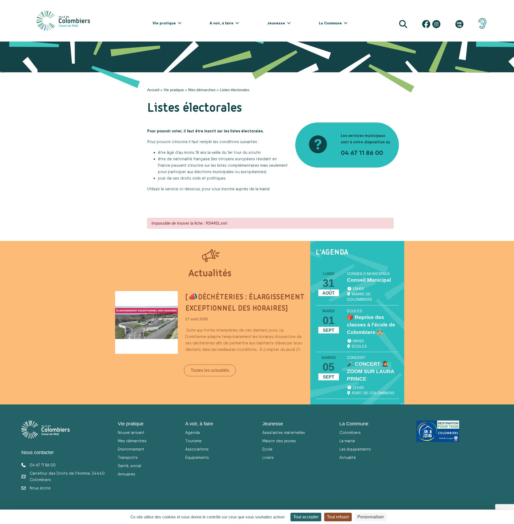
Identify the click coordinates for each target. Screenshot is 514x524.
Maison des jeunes (279, 440)
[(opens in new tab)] (482, 23)
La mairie (347, 440)
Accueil (153, 90)
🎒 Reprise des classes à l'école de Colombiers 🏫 (371, 324)
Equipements (197, 457)
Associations (197, 449)
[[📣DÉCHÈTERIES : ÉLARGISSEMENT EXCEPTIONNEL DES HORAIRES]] (146, 322)
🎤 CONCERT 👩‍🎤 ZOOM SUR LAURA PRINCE (370, 371)
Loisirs (268, 457)
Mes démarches (202, 90)
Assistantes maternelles (283, 432)
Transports (128, 457)
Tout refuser (338, 517)
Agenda (192, 432)
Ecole (267, 449)
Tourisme (193, 440)
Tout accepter (306, 517)
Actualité (347, 457)
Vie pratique (164, 23)
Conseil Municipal (369, 280)
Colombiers (350, 432)
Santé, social (129, 465)
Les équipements (355, 449)
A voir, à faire (221, 23)
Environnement (131, 449)
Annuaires (126, 474)
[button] (179, 23)
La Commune (330, 23)
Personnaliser (370, 517)
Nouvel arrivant (131, 432)
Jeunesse (276, 23)
